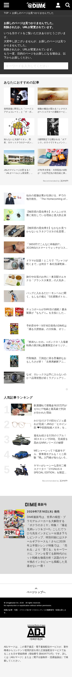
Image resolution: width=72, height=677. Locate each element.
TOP (6, 12)
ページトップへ (36, 592)
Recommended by (51, 181)
